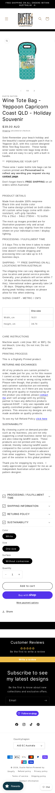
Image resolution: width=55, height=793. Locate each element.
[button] (6, 18)
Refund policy (24, 771)
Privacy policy (41, 771)
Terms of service (20, 776)
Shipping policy (38, 776)
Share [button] (9, 611)
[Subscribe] (45, 700)
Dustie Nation (25, 767)
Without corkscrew (17, 561)
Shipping (6, 131)
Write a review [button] (27, 659)
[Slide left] (21, 91)
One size (11, 548)
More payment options (27, 602)
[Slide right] (34, 91)
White (9, 536)
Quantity (6, 568)
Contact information (29, 781)
